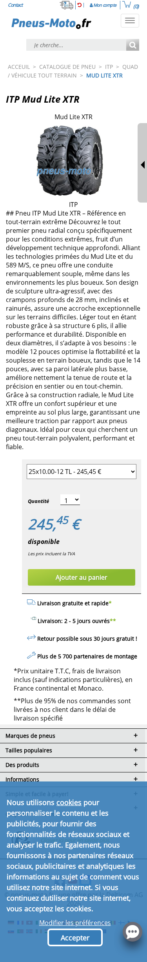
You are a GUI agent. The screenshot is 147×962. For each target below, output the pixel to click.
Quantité (38, 501)
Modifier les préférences (75, 922)
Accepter (75, 937)
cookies (69, 802)
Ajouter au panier (81, 577)
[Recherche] (132, 45)
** (113, 621)
